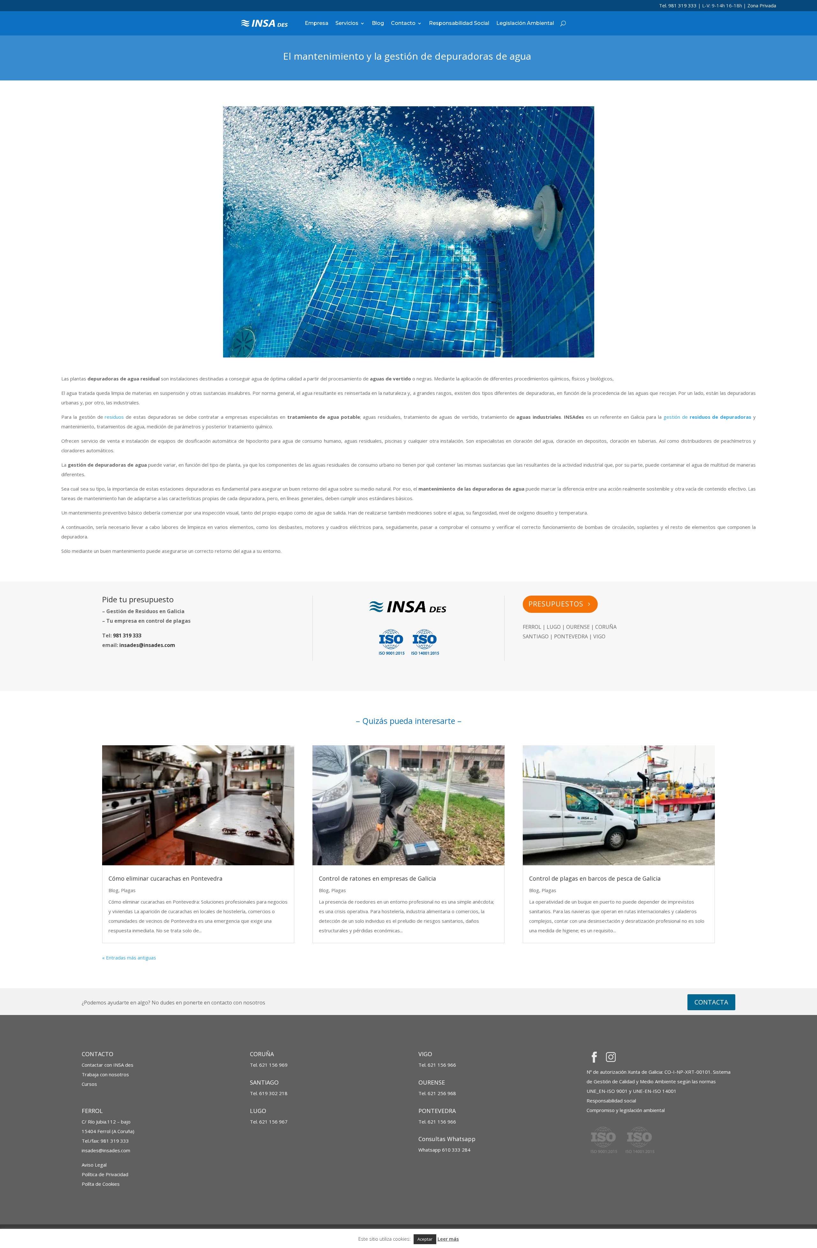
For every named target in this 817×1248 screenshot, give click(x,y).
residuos (115, 417)
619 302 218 (273, 1093)
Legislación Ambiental (525, 23)
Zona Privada (761, 5)
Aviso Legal (94, 1165)
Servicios (346, 23)
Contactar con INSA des (107, 1065)
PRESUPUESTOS (555, 603)
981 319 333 (127, 635)
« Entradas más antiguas (129, 957)
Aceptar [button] (424, 1239)
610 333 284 (444, 1150)
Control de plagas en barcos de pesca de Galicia (595, 878)
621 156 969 (273, 1065)
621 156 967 (273, 1121)
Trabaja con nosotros (105, 1074)
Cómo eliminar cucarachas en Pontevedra (165, 878)
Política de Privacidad (105, 1174)
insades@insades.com (147, 645)
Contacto (403, 23)
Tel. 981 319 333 (678, 5)
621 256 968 (442, 1093)
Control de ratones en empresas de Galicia (377, 878)
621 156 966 (442, 1065)
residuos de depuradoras (721, 417)
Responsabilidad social (611, 1100)
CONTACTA (711, 1002)
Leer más (448, 1239)
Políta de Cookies (101, 1184)
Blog (378, 23)
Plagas (128, 890)
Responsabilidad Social (459, 23)
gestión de (676, 417)
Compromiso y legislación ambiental (626, 1110)
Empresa (316, 23)
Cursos (89, 1084)
